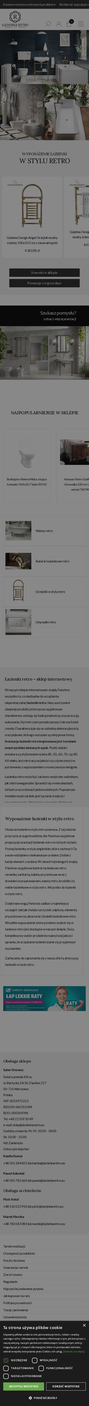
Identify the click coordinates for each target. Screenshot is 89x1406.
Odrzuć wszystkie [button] (65, 1386)
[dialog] (44, 703)
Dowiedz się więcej (73, 1351)
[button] (44, 1398)
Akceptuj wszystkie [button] (23, 1386)
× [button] (84, 1325)
